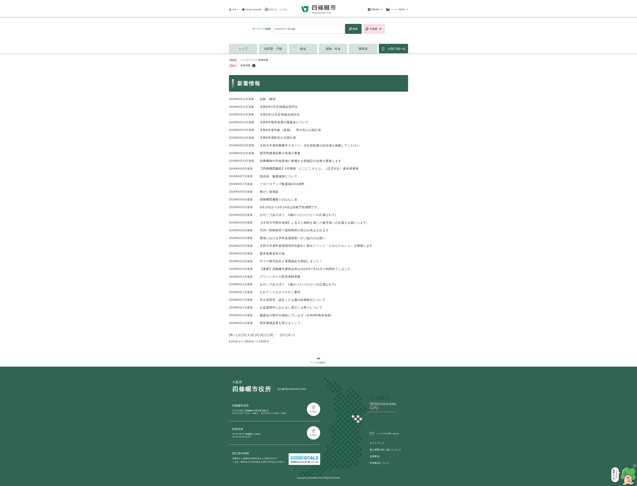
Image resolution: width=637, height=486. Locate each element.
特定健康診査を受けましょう (280, 323)
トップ (243, 48)
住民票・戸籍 (273, 48)
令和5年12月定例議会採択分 (280, 114)
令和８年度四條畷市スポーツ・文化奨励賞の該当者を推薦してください (310, 145)
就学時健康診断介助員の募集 (280, 153)
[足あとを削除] (254, 66)
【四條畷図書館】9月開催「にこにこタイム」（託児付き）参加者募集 (309, 168)
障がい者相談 (269, 191)
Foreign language (253, 9)
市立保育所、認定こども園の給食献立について (293, 300)
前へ (233, 335)
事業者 (363, 48)
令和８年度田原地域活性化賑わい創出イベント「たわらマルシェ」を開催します (316, 245)
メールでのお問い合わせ (388, 433)
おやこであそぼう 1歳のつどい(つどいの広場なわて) (298, 284)
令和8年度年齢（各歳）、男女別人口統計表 (290, 130)
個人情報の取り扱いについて (385, 449)
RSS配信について (379, 463)
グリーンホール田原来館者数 (280, 276)
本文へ (235, 9)
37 (283, 335)
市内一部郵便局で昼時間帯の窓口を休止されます (294, 230)
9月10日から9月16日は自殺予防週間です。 (290, 207)
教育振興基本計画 (272, 253)
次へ (291, 335)
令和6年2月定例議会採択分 (279, 106)
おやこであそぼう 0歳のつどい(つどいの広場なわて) (298, 215)
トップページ (248, 59)
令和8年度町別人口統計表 (278, 137)
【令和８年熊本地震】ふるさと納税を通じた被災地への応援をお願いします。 (315, 222)
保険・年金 (333, 48)
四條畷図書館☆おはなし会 (278, 199)
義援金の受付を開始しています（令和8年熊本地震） (297, 315)
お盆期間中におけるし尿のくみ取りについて (291, 307)
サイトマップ (377, 443)
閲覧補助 (375, 9)
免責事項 (375, 456)
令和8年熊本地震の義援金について (284, 122)
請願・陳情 (268, 99)
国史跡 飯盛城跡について (278, 176)
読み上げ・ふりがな (278, 9)
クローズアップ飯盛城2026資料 (282, 184)
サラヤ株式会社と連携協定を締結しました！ (291, 261)
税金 (303, 48)
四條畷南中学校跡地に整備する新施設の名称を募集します (300, 161)
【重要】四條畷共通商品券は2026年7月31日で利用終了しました (305, 269)
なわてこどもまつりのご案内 (280, 292)
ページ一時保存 (398, 9)
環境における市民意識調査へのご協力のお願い (293, 238)
